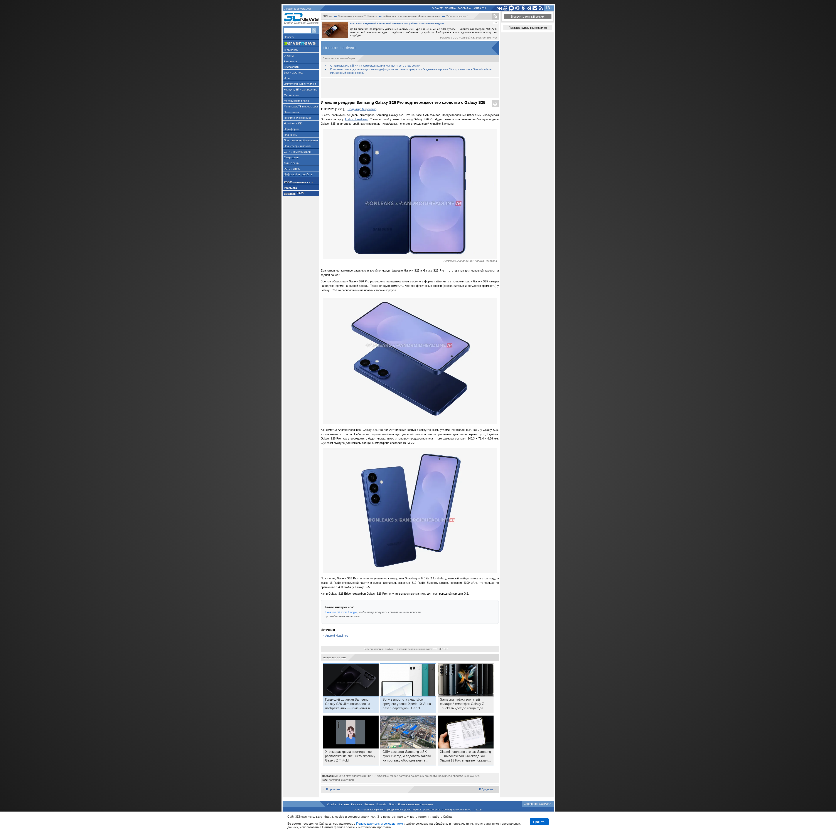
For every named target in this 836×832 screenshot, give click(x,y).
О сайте (437, 8)
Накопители (291, 112)
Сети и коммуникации (297, 151)
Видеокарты (291, 67)
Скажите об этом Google (341, 612)
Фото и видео (292, 168)
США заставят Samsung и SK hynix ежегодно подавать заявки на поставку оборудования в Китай (407, 756)
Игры (287, 78)
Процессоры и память (297, 146)
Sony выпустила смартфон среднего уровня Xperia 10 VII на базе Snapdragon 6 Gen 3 (407, 704)
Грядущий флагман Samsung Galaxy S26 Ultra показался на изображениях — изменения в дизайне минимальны (347, 704)
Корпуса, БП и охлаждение (300, 89)
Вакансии (294, 193)
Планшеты (290, 134)
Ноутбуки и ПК (293, 123)
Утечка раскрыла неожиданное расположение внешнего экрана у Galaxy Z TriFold (350, 756)
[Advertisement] (410, 88)
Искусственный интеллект (300, 84)
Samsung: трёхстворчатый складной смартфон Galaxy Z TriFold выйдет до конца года (462, 704)
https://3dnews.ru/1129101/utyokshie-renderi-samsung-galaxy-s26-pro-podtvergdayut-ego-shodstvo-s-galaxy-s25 (413, 776)
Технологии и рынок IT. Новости (357, 16)
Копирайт (381, 804)
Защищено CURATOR (538, 803)
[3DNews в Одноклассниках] (523, 8)
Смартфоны (291, 157)
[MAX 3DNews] (511, 8)
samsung (334, 780)
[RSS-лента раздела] (495, 16)
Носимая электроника (297, 117)
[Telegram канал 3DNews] (529, 8)
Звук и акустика (293, 72)
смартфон (347, 780)
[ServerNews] (301, 43)
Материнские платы (296, 100)
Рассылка (464, 8)
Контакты (479, 8)
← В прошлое (331, 789)
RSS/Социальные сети (298, 182)
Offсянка (289, 55)
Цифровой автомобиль (298, 174)
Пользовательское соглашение (415, 804)
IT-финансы (291, 50)
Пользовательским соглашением (379, 823)
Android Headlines (356, 119)
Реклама (450, 8)
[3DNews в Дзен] (517, 8)
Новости (289, 37)
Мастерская (291, 95)
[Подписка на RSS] (541, 8)
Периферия (291, 129)
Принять (539, 822)
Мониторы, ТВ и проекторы (301, 106)
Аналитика (290, 61)
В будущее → (488, 789)
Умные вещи (291, 163)
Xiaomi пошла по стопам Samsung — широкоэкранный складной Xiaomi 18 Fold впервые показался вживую (465, 756)
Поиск (392, 804)
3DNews (327, 16)
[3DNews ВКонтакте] (500, 8)
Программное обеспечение (301, 140)
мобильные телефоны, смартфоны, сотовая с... (411, 16)
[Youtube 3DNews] (506, 8)
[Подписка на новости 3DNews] (535, 8)
